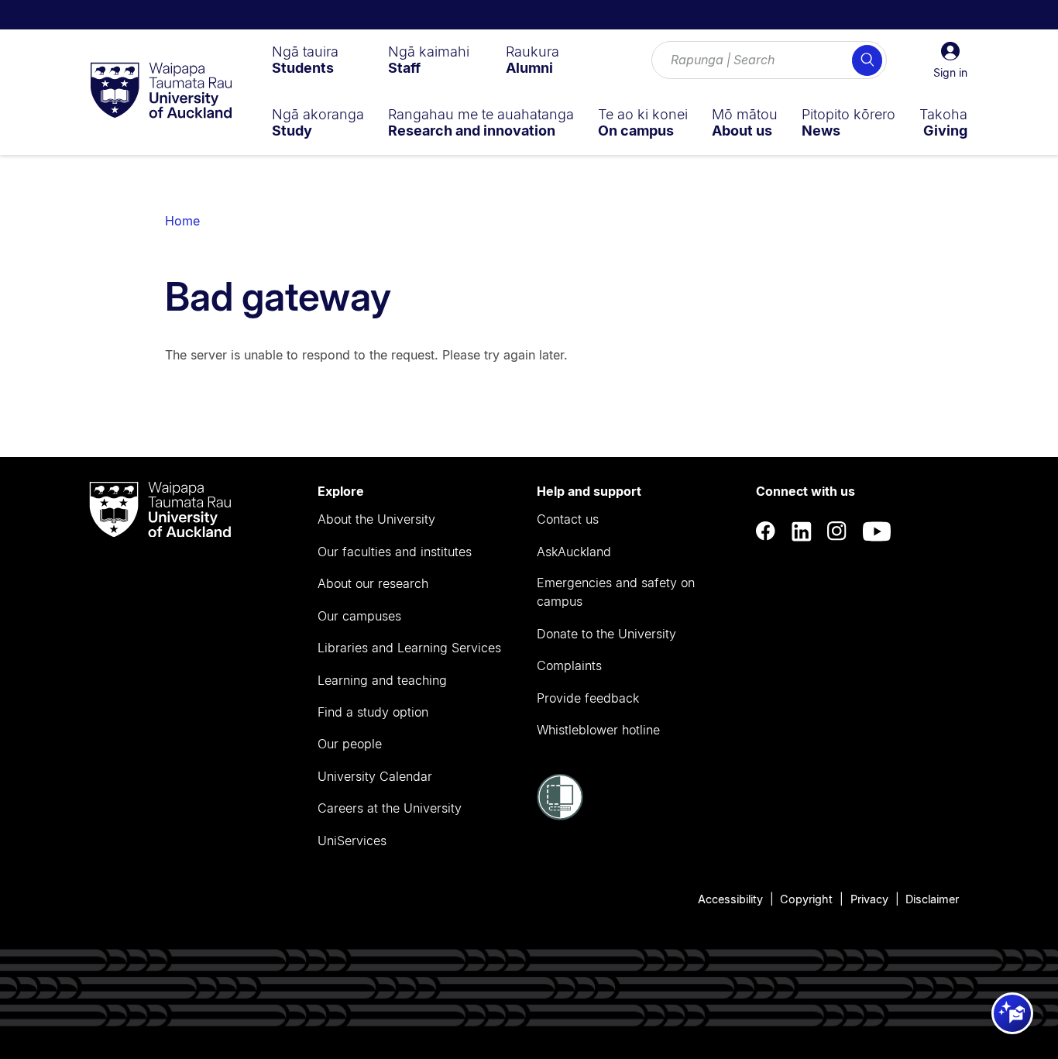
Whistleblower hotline (598, 730)
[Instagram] (837, 531)
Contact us (568, 519)
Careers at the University (390, 808)
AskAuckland (574, 551)
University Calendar (375, 776)
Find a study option (373, 712)
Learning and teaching (382, 680)
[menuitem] (305, 59)
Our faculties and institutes (395, 551)
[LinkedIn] (802, 531)
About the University (376, 519)
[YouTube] (877, 531)
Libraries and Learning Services (409, 647)
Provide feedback (588, 698)
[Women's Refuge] (560, 815)
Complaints (569, 665)
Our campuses (359, 616)
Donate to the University (606, 633)
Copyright (806, 899)
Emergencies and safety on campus (616, 592)
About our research (373, 583)
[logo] (161, 91)
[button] (950, 60)
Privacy (869, 899)
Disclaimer (932, 899)
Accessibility (730, 899)
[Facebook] (766, 531)
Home (182, 221)
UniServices (352, 840)
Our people (350, 743)
